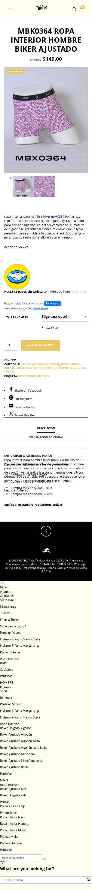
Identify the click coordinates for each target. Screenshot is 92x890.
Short (3, 691)
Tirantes (5, 613)
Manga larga (8, 606)
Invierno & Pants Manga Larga (20, 645)
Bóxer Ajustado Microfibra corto (21, 760)
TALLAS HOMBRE (17, 317)
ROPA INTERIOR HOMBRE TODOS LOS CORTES (45, 369)
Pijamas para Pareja (12, 806)
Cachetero (6, 669)
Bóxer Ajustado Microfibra (17, 754)
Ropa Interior (9, 659)
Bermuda (6, 698)
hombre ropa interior (34, 376)
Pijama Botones (10, 652)
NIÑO (4, 780)
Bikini (3, 663)
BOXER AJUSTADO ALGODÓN (40, 364)
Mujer (4, 587)
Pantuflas (6, 676)
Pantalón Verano (10, 632)
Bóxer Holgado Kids (13, 795)
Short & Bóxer (9, 619)
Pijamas (5, 592)
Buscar (88, 879)
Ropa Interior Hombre (14, 823)
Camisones (7, 596)
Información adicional (46, 437)
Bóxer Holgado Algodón (15, 728)
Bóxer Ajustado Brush (14, 767)
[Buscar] (44, 858)
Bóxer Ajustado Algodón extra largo (23, 747)
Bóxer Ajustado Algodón (16, 734)
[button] (10, 9)
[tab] (46, 428)
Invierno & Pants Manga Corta (20, 639)
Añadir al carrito (41, 345)
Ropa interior (9, 724)
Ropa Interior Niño (12, 817)
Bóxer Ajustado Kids (13, 789)
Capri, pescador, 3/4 (13, 626)
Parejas (4, 802)
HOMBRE (6, 682)
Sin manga (7, 600)
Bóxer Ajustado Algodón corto (20, 741)
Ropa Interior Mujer (13, 830)
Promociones (8, 812)
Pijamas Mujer (9, 836)
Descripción (46, 428)
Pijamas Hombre (11, 843)
